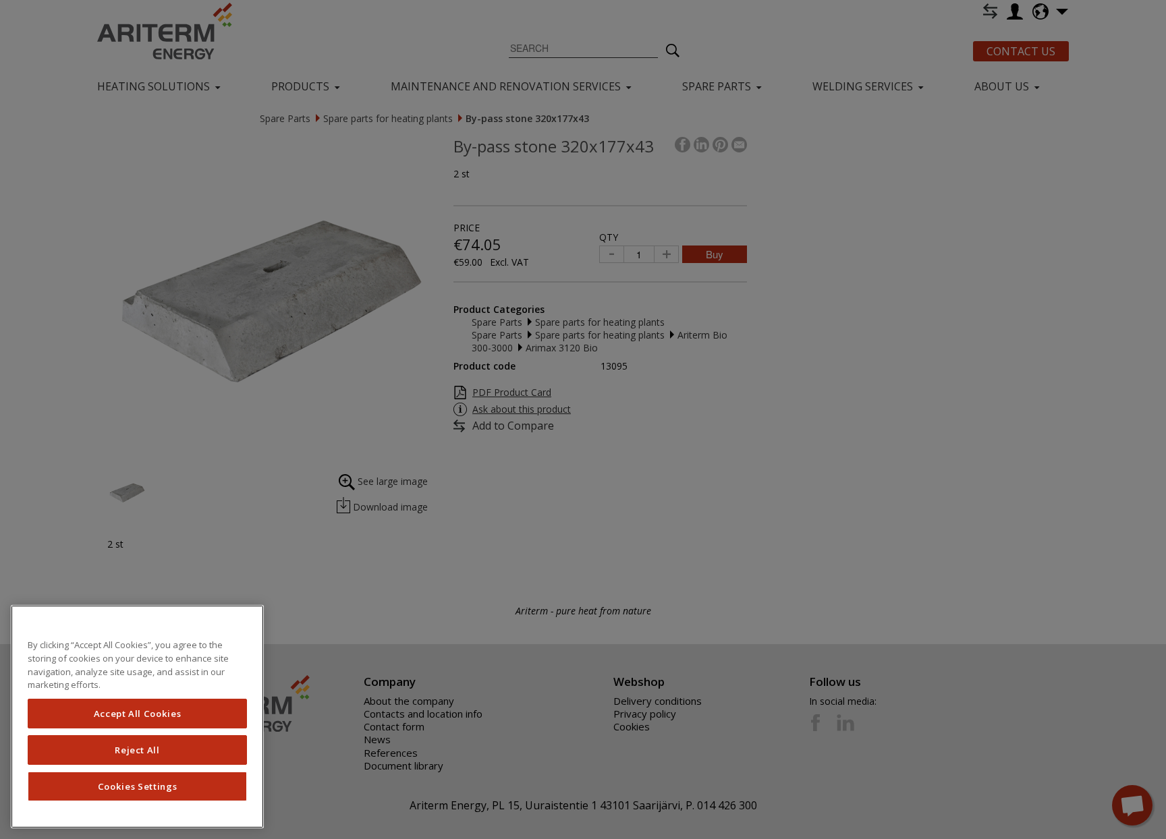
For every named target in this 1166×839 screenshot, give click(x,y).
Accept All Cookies (138, 713)
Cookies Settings (137, 786)
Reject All (137, 750)
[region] (137, 716)
